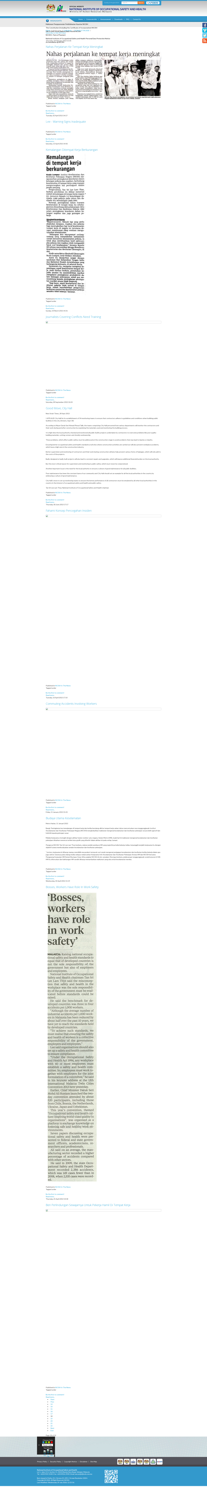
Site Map (93, 1461)
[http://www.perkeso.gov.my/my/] (153, 1461)
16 (51, 1411)
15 (51, 1409)
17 (51, 1414)
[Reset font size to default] (48, 1453)
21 (51, 1423)
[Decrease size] (51, 1453)
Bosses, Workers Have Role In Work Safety (72, 887)
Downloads (119, 19)
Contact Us (137, 19)
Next (52, 1428)
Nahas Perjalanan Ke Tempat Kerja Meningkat (74, 47)
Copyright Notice (70, 1461)
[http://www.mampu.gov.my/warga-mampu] (160, 1461)
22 (51, 1426)
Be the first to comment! (55, 111)
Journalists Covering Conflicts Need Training (73, 317)
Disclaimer (83, 1461)
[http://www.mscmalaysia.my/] (133, 1461)
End (52, 1431)
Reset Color (47, 1445)
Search (141, 3)
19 (51, 1419)
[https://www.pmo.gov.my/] (127, 1461)
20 (51, 1421)
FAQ (127, 19)
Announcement (105, 19)
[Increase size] (45, 1453)
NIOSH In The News (63, 104)
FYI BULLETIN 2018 (81, 30)
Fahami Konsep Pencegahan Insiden (69, 510)
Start (52, 1399)
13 (51, 1404)
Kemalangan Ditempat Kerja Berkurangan (72, 150)
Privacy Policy (42, 1461)
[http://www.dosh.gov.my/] (146, 1461)
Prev (52, 1402)
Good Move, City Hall (59, 408)
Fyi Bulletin (68, 30)
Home (80, 19)
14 (51, 1407)
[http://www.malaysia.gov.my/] (120, 1461)
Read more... (50, 113)
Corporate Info (91, 19)
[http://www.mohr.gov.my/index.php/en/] (140, 1461)
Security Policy (55, 1461)
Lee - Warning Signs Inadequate (66, 121)
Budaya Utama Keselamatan (63, 818)
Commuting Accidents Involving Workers (71, 704)
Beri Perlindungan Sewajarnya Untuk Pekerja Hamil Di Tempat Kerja (88, 1205)
